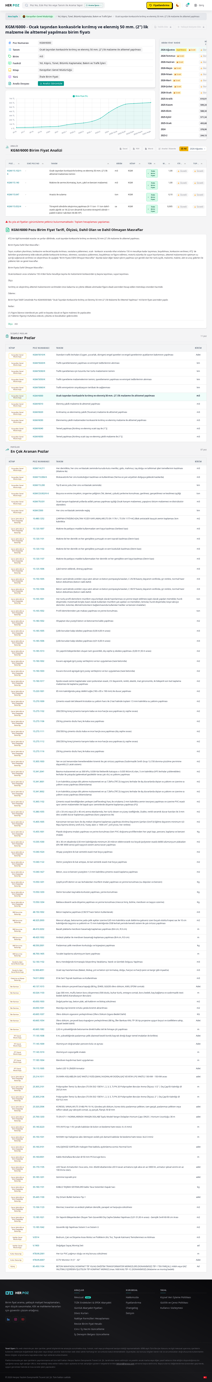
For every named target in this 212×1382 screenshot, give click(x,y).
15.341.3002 (38, 791)
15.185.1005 (38, 630)
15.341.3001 (38, 781)
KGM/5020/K (39, 362)
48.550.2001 (38, 945)
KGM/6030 (38, 420)
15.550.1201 (38, 881)
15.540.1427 (38, 871)
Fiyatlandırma (133, 1302)
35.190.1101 (38, 1186)
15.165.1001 (38, 598)
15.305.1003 (38, 761)
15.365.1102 (38, 801)
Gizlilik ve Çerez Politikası (174, 1302)
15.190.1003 (38, 670)
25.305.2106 (38, 1096)
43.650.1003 (38, 1001)
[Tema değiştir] (177, 5)
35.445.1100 (38, 1197)
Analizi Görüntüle (52, 83)
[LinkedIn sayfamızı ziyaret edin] (8, 1319)
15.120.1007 (38, 528)
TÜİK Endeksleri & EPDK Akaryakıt (92, 1302)
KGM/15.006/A (40, 476)
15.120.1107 (38, 558)
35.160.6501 (38, 1156)
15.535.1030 (38, 841)
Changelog (132, 1307)
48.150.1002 (38, 911)
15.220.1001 (38, 691)
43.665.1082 (38, 1029)
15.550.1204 (38, 902)
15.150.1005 (38, 578)
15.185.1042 (38, 1227)
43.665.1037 (38, 1014)
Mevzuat (82, 1297)
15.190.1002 (38, 661)
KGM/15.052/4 (14, 206)
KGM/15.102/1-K (14, 172)
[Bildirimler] (187, 5)
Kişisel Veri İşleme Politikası (175, 1297)
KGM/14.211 (39, 468)
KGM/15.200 (39, 485)
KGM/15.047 (13, 194)
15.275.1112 (38, 741)
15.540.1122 (38, 861)
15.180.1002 (38, 620)
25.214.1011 (38, 1076)
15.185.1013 (38, 650)
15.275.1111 (38, 731)
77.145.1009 (38, 1043)
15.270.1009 (38, 701)
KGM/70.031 (39, 501)
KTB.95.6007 (39, 1259)
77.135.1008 (38, 1035)
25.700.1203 (38, 1116)
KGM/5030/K (39, 371)
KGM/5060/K (39, 387)
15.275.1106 (38, 721)
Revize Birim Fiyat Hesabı (88, 1323)
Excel (125, 148)
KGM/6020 (38, 412)
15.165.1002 (38, 610)
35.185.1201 (38, 1177)
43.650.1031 (38, 1007)
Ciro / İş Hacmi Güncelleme (89, 1329)
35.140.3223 (38, 1126)
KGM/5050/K (39, 379)
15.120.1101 (38, 538)
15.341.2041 (38, 771)
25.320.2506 (38, 1106)
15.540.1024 (38, 851)
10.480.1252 (38, 518)
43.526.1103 (38, 992)
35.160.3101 (38, 1146)
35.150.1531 (38, 1136)
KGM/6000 (38, 395)
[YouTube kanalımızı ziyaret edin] (23, 1319)
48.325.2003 (38, 920)
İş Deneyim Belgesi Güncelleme (91, 1334)
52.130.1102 (38, 961)
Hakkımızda (132, 1297)
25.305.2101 (38, 1086)
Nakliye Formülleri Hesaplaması (91, 1318)
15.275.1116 (38, 751)
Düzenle (169, 148)
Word (150, 148)
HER (12, 5)
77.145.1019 (38, 1052)
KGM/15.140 (13, 182)
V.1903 (36, 1245)
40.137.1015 (38, 986)
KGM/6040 (38, 428)
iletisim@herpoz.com (125, 1363)
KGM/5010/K (39, 354)
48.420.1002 (38, 937)
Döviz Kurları (81, 1313)
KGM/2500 (38, 510)
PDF (137, 148)
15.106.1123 (38, 1207)
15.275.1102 (38, 711)
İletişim (130, 1313)
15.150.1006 (38, 588)
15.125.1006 (38, 568)
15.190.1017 (38, 681)
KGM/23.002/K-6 (41, 493)
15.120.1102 (38, 548)
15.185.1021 (38, 1217)
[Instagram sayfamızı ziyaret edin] (16, 1319)
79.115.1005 (38, 1068)
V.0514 (36, 1237)
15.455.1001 (38, 831)
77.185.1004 (38, 1060)
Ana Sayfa (13, 16)
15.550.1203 (38, 891)
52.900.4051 (38, 970)
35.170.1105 (38, 1166)
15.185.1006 (38, 640)
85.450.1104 (38, 1266)
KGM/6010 (38, 403)
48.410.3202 (38, 929)
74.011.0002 (38, 978)
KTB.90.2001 (39, 1253)
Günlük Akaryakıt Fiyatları (88, 1307)
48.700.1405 (38, 953)
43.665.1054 (38, 1020)
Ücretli (193, 50)
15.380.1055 (38, 811)
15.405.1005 (38, 821)
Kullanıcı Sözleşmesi (171, 1307)
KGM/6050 (38, 436)
